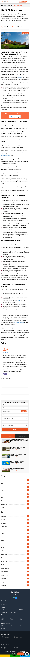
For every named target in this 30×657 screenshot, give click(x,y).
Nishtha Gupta (7, 353)
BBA (2, 483)
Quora (11, 618)
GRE (2, 544)
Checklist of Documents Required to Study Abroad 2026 (18, 455)
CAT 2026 (3, 519)
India (12, 594)
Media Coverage (12, 612)
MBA (2, 625)
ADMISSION (25, 33)
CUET (2, 494)
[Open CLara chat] (27, 654)
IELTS (2, 547)
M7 (2, 550)
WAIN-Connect (6, 640)
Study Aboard (3, 628)
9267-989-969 (4, 604)
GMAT (19, 300)
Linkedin (2, 618)
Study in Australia (5, 568)
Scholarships (4, 561)
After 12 (3, 480)
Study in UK (3, 578)
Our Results (12, 609)
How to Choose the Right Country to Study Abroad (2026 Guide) (17, 462)
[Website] (6, 374)
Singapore (17, 594)
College (3, 530)
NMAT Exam (4, 554)
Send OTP (24, 411)
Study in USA (4, 582)
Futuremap (17, 648)
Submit (15, 429)
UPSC (2, 507)
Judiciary (3, 500)
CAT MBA (3, 487)
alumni (19, 77)
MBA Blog (11, 619)
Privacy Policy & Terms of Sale (11, 651)
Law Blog (20, 619)
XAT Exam (3, 585)
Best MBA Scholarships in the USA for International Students (18, 448)
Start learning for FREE (22, 1)
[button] (20, 653)
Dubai (14, 594)
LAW (11, 625)
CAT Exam (3, 523)
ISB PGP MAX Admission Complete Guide (17, 469)
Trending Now (8, 436)
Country (3, 533)
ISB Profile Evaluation (19, 322)
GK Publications (5, 637)
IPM (2, 497)
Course (2, 537)
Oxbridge (3, 557)
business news (19, 167)
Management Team (4, 612)
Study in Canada (5, 571)
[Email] (4, 374)
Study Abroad (4, 504)
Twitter (20, 618)
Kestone (18, 637)
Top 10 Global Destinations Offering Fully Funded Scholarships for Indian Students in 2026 (19, 440)
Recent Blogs (22, 436)
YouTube (2, 619)
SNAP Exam (3, 564)
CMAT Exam (4, 526)
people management (5, 155)
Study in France (4, 575)
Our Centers (21, 609)
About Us (2, 609)
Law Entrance (7, 648)
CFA (2, 490)
